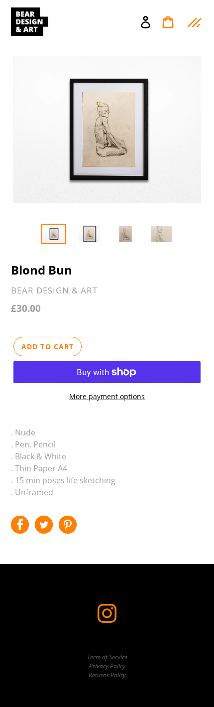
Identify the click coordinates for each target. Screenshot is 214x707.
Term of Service (107, 657)
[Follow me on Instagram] (107, 620)
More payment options (107, 396)
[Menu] (193, 21)
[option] (54, 234)
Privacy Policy (107, 666)
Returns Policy (107, 675)
